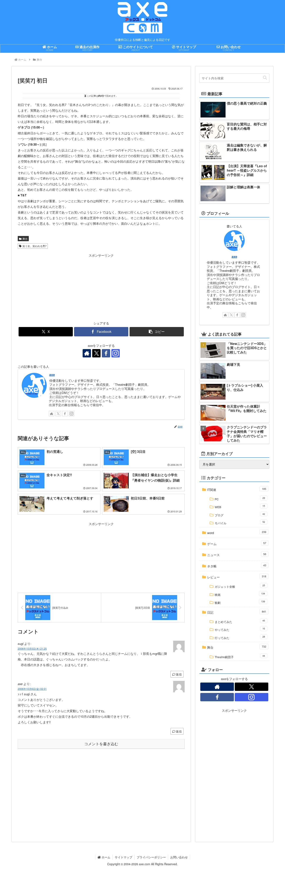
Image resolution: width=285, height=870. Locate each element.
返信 (179, 674)
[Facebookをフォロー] (106, 353)
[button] (157, 331)
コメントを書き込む (101, 744)
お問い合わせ (179, 857)
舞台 (25, 238)
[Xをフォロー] (96, 353)
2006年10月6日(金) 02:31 (32, 688)
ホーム (105, 857)
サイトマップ (123, 857)
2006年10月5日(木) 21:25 (32, 648)
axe (52, 374)
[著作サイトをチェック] (87, 353)
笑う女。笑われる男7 (35, 246)
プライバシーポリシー (151, 857)
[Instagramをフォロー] (115, 353)
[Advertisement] (59, 287)
